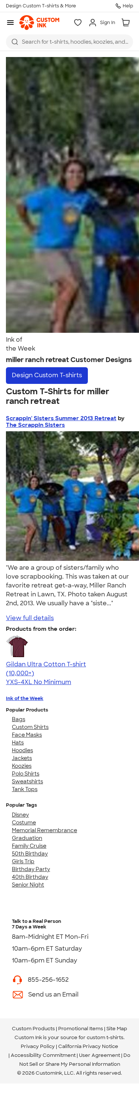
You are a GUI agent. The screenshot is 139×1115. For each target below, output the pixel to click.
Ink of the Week (24, 698)
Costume (24, 822)
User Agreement (99, 1055)
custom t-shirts (105, 1037)
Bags (18, 719)
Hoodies (22, 750)
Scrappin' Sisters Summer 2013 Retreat (61, 418)
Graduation (27, 838)
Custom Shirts (30, 727)
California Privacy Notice (88, 1046)
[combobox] (69, 41)
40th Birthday (30, 877)
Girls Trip (23, 861)
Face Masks (27, 734)
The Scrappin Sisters (35, 425)
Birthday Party (31, 869)
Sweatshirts (27, 781)
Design (47, 375)
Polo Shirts (25, 773)
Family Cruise (29, 846)
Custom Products (33, 1028)
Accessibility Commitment (43, 1055)
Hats (18, 742)
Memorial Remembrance (44, 830)
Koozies (22, 766)
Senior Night (28, 884)
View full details (30, 618)
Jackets (22, 758)
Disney (20, 814)
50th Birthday (30, 853)
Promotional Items (80, 1028)
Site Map (116, 1028)
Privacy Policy (38, 1046)
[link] (39, 22)
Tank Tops (24, 789)
